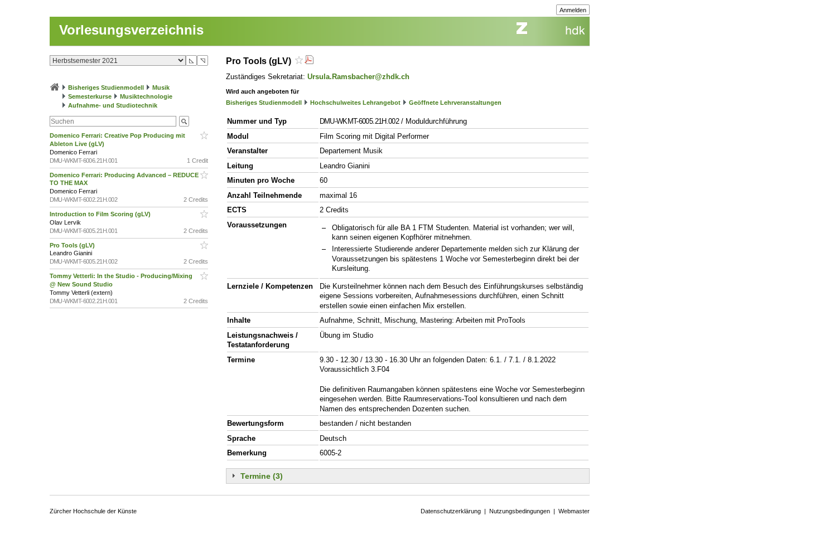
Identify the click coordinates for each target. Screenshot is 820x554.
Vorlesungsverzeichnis (131, 29)
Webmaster (574, 511)
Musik (161, 87)
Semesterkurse (90, 96)
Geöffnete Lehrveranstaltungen (455, 102)
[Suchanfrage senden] (184, 121)
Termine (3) (261, 476)
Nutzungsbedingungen (519, 511)
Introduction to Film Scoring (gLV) (101, 214)
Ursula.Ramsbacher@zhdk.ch (358, 76)
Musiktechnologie (146, 96)
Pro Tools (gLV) (73, 245)
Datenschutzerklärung (451, 511)
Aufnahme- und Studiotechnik (112, 105)
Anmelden (572, 10)
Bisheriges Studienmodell (106, 87)
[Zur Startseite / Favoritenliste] (55, 87)
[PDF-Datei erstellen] (309, 61)
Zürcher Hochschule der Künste (93, 511)
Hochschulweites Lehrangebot (355, 102)
